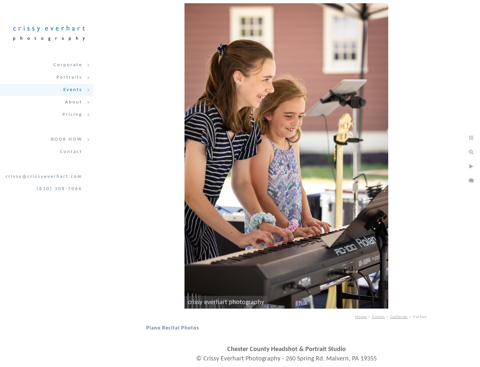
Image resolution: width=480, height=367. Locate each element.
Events (72, 89)
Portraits (69, 77)
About (73, 102)
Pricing (72, 114)
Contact (71, 151)
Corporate (68, 65)
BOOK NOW (66, 139)
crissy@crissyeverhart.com (44, 176)
